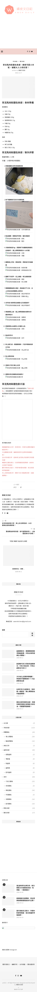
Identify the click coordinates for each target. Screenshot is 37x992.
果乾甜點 (20, 790)
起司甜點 (20, 804)
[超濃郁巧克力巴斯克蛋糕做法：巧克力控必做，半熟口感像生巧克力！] (8, 667)
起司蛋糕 (20, 772)
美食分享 (19, 746)
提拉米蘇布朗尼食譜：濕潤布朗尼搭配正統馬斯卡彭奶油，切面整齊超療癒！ (25, 704)
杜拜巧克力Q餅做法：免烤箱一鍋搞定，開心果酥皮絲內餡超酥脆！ (25, 691)
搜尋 (3, 630)
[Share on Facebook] (20, 487)
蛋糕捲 (20, 768)
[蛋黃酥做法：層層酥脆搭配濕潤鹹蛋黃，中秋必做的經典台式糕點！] (18, 555)
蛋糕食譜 (19, 750)
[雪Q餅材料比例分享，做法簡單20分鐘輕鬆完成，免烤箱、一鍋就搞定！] (8, 888)
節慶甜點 (19, 732)
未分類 (19, 723)
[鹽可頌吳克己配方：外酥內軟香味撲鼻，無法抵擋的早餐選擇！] (8, 914)
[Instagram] (29, 51)
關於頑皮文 (6, 964)
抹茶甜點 (20, 786)
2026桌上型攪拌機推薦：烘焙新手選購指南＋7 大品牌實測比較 (25, 678)
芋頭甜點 (20, 795)
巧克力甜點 (20, 781)
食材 (19, 777)
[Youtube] (32, 51)
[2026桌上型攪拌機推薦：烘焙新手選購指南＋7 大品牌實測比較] (8, 679)
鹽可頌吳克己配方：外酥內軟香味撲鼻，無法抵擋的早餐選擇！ (25, 913)
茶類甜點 (20, 799)
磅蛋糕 (20, 763)
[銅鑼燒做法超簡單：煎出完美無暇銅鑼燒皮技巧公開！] (8, 901)
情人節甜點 (20, 737)
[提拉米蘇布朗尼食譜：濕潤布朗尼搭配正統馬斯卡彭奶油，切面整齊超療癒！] (8, 705)
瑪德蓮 (20, 759)
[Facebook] (27, 51)
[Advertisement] (18, 34)
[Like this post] (17, 487)
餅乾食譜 (19, 808)
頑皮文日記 (21, 70)
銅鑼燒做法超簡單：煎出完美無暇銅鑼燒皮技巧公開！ (25, 899)
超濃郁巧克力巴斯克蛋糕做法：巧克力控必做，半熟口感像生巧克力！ (25, 666)
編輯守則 (14, 964)
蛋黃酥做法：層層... (18, 569)
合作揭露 (22, 964)
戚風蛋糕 (20, 754)
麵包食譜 (22, 61)
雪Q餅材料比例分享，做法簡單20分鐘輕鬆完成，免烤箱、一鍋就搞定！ (25, 887)
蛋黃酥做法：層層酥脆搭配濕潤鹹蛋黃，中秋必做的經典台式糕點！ (25, 653)
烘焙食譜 (15, 61)
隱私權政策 (31, 964)
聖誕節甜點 (20, 741)
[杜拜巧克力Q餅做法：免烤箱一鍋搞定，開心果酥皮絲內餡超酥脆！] (8, 692)
